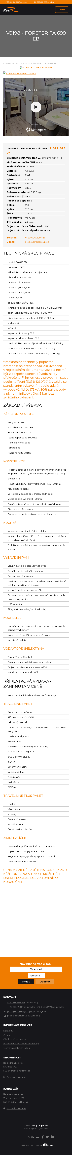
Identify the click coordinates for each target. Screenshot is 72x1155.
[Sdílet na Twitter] (47, 1137)
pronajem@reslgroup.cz (20, 1011)
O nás (6, 1035)
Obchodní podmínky (14, 1039)
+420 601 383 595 (16, 1002)
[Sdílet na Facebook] (43, 1137)
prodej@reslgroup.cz (37, 241)
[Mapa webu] (25, 1137)
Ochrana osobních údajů (16, 1048)
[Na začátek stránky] (20, 1137)
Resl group (8, 63)
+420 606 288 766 (35, 237)
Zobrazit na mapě (16, 1077)
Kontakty (8, 1030)
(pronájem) (16, 2)
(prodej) (43, 2)
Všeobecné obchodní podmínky (21, 1043)
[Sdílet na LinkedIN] (52, 1137)
